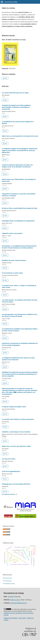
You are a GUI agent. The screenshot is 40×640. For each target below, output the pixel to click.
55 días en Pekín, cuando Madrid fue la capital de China (19, 208)
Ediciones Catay (15, 600)
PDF (5, 78)
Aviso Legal (22, 618)
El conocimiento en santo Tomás (12, 273)
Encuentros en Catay (11, 2)
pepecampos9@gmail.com (18, 603)
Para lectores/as (7, 578)
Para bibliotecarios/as (9, 583)
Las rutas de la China (8, 459)
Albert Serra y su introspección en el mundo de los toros (20, 136)
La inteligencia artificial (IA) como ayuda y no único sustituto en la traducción (18, 359)
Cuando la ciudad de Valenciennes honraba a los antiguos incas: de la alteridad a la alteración (17, 166)
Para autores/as (7, 581)
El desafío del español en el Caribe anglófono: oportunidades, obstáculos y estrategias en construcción (16, 107)
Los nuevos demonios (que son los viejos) (15, 93)
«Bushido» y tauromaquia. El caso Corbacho (16, 432)
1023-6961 (10, 596)
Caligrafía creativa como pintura (12, 233)
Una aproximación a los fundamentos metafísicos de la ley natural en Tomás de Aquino (19, 315)
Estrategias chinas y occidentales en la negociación (18, 221)
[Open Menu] (2, 2)
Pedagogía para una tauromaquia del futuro (16, 484)
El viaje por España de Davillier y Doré (14, 407)
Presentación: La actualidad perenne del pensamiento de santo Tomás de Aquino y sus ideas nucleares (19, 247)
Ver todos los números (8, 494)
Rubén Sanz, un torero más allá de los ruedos (16, 446)
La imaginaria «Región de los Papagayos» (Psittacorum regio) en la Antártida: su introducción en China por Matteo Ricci (19, 150)
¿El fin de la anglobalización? (11, 471)
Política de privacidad (10, 618)
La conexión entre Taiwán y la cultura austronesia (18, 419)
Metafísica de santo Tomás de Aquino (14, 260)
